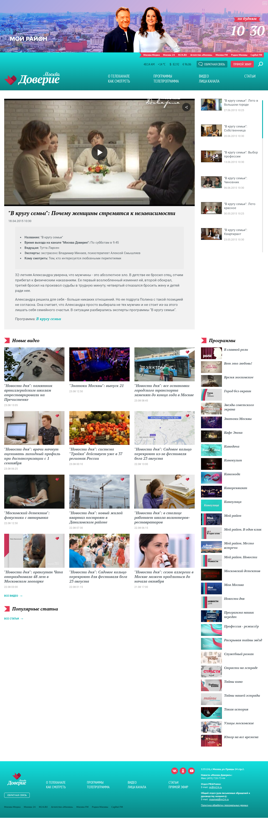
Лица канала (209, 81)
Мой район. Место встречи (239, 545)
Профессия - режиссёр (241, 626)
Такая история (236, 709)
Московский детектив (242, 571)
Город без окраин (237, 391)
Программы (162, 76)
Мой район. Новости (240, 557)
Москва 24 (169, 54)
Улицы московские (239, 723)
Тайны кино (233, 681)
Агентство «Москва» (201, 54)
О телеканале (119, 76)
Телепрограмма (166, 81)
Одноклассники (183, 771)
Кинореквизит (235, 488)
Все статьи (11, 618)
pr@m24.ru (215, 787)
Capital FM (256, 54)
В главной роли (236, 349)
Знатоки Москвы (238, 418)
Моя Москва (234, 584)
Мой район (232, 515)
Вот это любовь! (238, 363)
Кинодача (231, 446)
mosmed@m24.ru (219, 799)
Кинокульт (233, 460)
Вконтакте (174, 771)
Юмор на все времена (241, 737)
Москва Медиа (151, 54)
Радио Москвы (239, 54)
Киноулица (232, 501)
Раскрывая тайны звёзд (243, 640)
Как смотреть (119, 81)
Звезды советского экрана (239, 407)
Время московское (239, 377)
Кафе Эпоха (233, 432)
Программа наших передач (239, 614)
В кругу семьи (48, 318)
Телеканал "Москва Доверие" (32, 78)
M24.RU (182, 54)
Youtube (191, 771)
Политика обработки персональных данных (224, 805)
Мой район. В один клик (243, 529)
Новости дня (234, 598)
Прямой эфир (242, 64)
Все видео (11, 595)
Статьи (249, 76)
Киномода (232, 474)
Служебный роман (239, 654)
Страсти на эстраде (241, 667)
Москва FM (222, 54)
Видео (204, 76)
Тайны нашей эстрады (242, 695)
